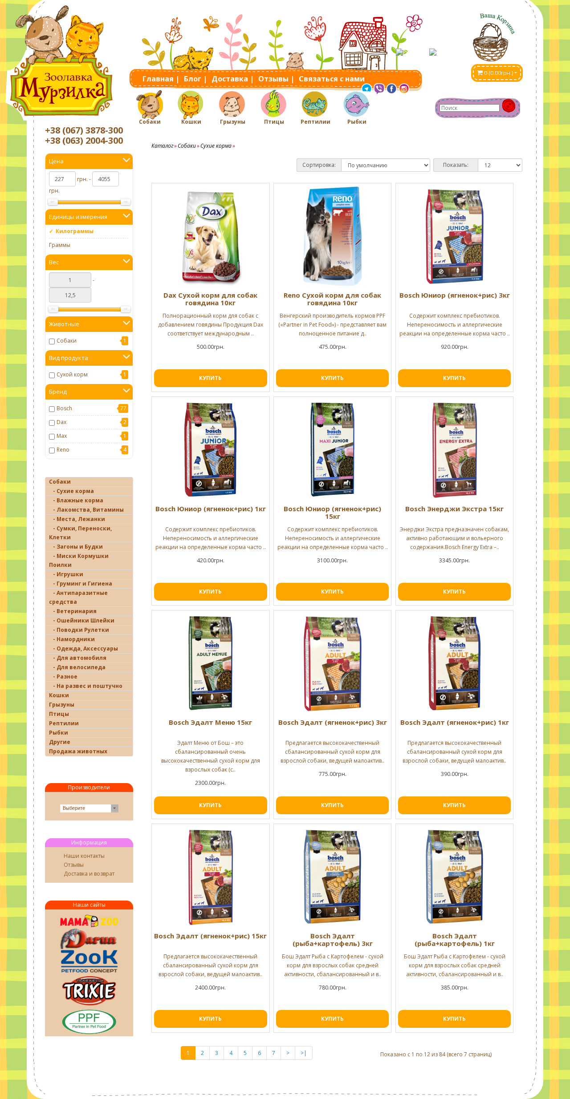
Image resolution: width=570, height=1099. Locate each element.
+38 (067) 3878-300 (84, 130)
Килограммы (75, 231)
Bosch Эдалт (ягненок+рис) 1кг (454, 722)
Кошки (191, 121)
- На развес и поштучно (85, 686)
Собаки (150, 121)
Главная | (160, 79)
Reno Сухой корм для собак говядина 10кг (332, 299)
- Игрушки (66, 574)
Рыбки (356, 121)
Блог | (195, 79)
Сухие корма (216, 145)
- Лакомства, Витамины (86, 509)
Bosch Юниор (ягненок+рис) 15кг (332, 512)
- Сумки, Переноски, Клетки (80, 533)
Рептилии (315, 121)
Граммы (59, 245)
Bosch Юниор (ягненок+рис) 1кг (210, 508)
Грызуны (232, 121)
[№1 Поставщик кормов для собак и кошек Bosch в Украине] (89, 961)
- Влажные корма (76, 500)
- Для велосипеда (77, 667)
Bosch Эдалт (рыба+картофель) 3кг (333, 939)
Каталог (162, 145)
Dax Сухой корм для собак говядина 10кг (210, 299)
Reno (63, 449)
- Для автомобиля (77, 658)
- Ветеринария (73, 611)
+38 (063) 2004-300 (84, 140)
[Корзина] (497, 34)
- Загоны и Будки (76, 546)
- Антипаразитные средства (78, 597)
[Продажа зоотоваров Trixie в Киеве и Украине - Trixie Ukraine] (89, 990)
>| (304, 1053)
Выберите (74, 808)
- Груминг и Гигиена (80, 583)
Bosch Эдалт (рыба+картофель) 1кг (455, 939)
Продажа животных (78, 751)
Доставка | (233, 79)
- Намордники (72, 639)
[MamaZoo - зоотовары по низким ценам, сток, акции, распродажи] (89, 921)
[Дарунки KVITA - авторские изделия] (89, 938)
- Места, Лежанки (77, 519)
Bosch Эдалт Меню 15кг (210, 722)
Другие (59, 742)
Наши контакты (84, 856)
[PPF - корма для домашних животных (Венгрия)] (89, 1021)
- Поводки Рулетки (79, 630)
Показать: (455, 165)
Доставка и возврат (89, 873)
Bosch (64, 408)
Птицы (274, 121)
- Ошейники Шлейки (81, 620)
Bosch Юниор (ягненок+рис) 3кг (454, 295)
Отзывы (74, 865)
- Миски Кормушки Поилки (79, 560)
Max (62, 436)
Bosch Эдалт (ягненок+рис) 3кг (332, 722)
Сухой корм (72, 374)
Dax (61, 422)
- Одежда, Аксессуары (83, 648)
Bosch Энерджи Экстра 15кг (454, 508)
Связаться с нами (332, 79)
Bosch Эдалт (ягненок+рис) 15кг (210, 935)
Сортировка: (319, 165)
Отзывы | (276, 79)
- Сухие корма (71, 491)
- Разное (63, 676)
